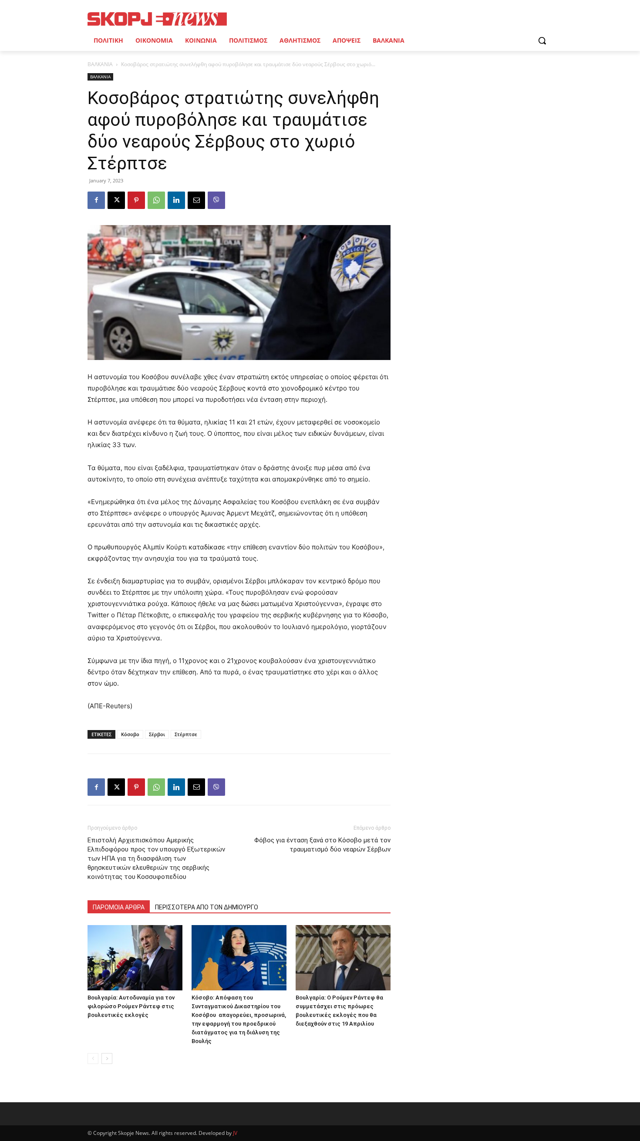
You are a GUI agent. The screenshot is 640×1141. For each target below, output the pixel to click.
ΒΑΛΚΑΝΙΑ (100, 64)
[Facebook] (96, 200)
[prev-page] (93, 1058)
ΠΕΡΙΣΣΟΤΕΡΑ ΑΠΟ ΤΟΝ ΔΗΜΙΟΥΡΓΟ (206, 907)
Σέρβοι (157, 734)
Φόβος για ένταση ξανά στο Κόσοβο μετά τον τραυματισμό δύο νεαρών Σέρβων (322, 844)
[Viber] (216, 200)
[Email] (196, 200)
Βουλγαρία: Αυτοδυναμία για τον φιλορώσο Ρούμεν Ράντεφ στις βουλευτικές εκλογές (131, 1006)
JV (235, 1133)
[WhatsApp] (156, 200)
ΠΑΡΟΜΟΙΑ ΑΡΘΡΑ (119, 907)
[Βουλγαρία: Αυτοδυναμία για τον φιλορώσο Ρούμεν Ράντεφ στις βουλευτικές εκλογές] (135, 957)
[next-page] (106, 1058)
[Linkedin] (176, 200)
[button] (542, 40)
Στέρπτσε (186, 734)
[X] (116, 200)
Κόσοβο (130, 734)
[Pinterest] (136, 200)
